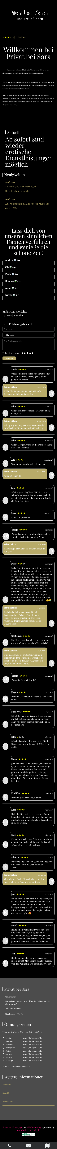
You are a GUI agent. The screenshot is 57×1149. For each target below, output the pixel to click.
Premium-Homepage (12, 1127)
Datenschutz (7, 1101)
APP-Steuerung (33, 1127)
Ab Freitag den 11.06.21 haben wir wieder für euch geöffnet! (27, 204)
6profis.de (22, 1130)
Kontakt (5, 1093)
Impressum (7, 1084)
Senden (9, 358)
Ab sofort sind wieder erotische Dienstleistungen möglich (20, 186)
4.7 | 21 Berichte (18, 37)
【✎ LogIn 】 (33, 1130)
